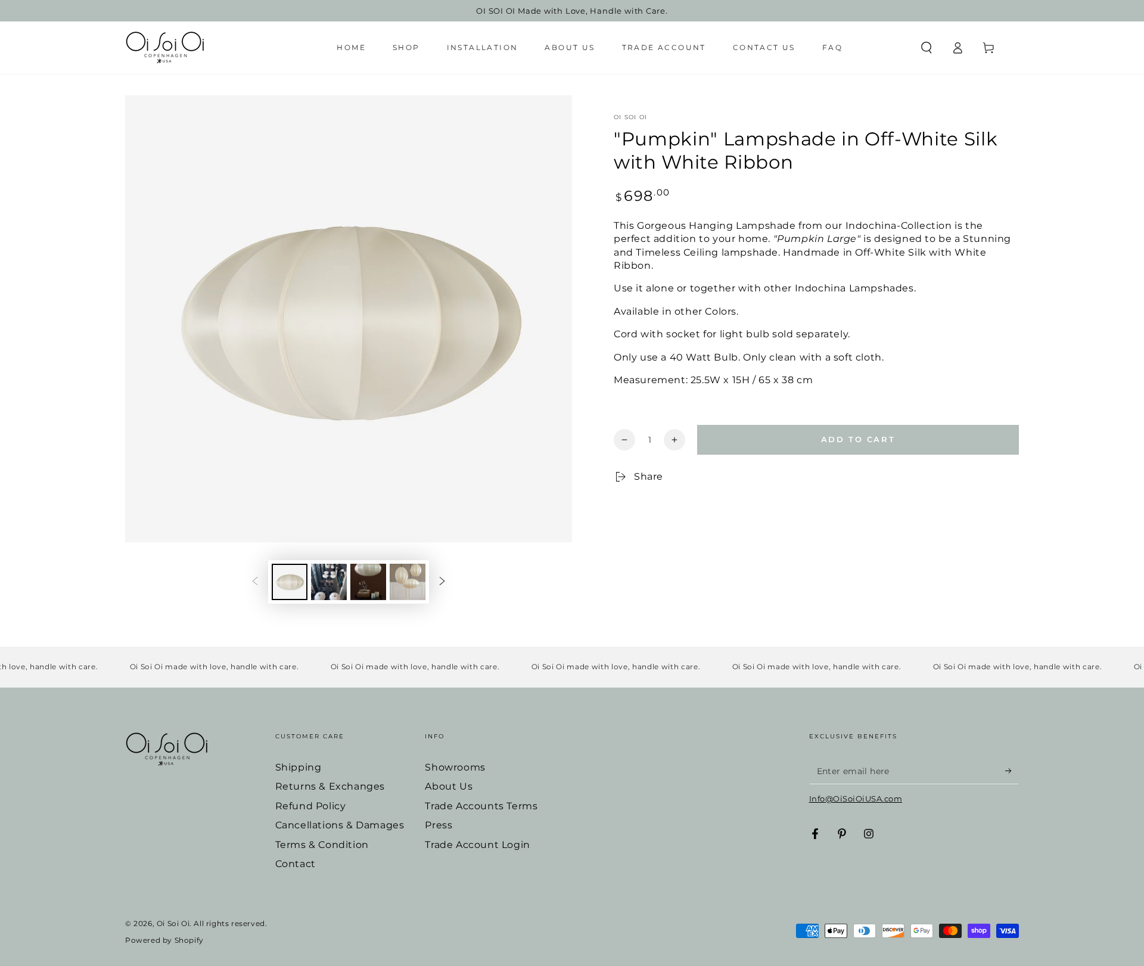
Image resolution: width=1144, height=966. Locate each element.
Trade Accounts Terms (481, 806)
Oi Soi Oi (631, 117)
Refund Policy (310, 806)
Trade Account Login (477, 844)
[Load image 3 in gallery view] (368, 582)
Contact (295, 863)
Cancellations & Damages (340, 825)
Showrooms (455, 767)
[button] (926, 48)
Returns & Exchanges (330, 786)
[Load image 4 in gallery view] (407, 582)
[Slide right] (442, 582)
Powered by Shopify (164, 940)
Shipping (298, 767)
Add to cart (858, 439)
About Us (448, 786)
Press (438, 825)
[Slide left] (255, 582)
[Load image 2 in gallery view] (329, 582)
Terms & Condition (322, 844)
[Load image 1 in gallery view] (289, 582)
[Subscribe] (1012, 770)
